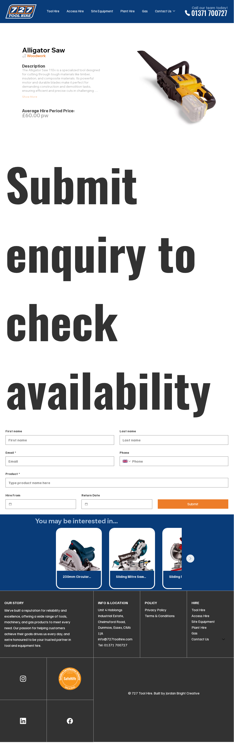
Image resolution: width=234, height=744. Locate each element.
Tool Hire (198, 610)
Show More (29, 96)
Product (12, 474)
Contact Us (200, 639)
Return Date (91, 495)
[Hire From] (10, 504)
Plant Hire (199, 627)
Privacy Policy (155, 610)
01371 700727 (209, 13)
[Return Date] (86, 504)
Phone (124, 452)
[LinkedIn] (23, 720)
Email (10, 452)
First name (13, 431)
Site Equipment (203, 621)
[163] (70, 720)
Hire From (12, 495)
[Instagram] (23, 678)
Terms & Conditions (160, 615)
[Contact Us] (223, 639)
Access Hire (200, 615)
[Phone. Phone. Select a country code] (127, 461)
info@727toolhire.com (115, 639)
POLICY (151, 602)
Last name (128, 431)
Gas (194, 633)
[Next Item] (190, 559)
